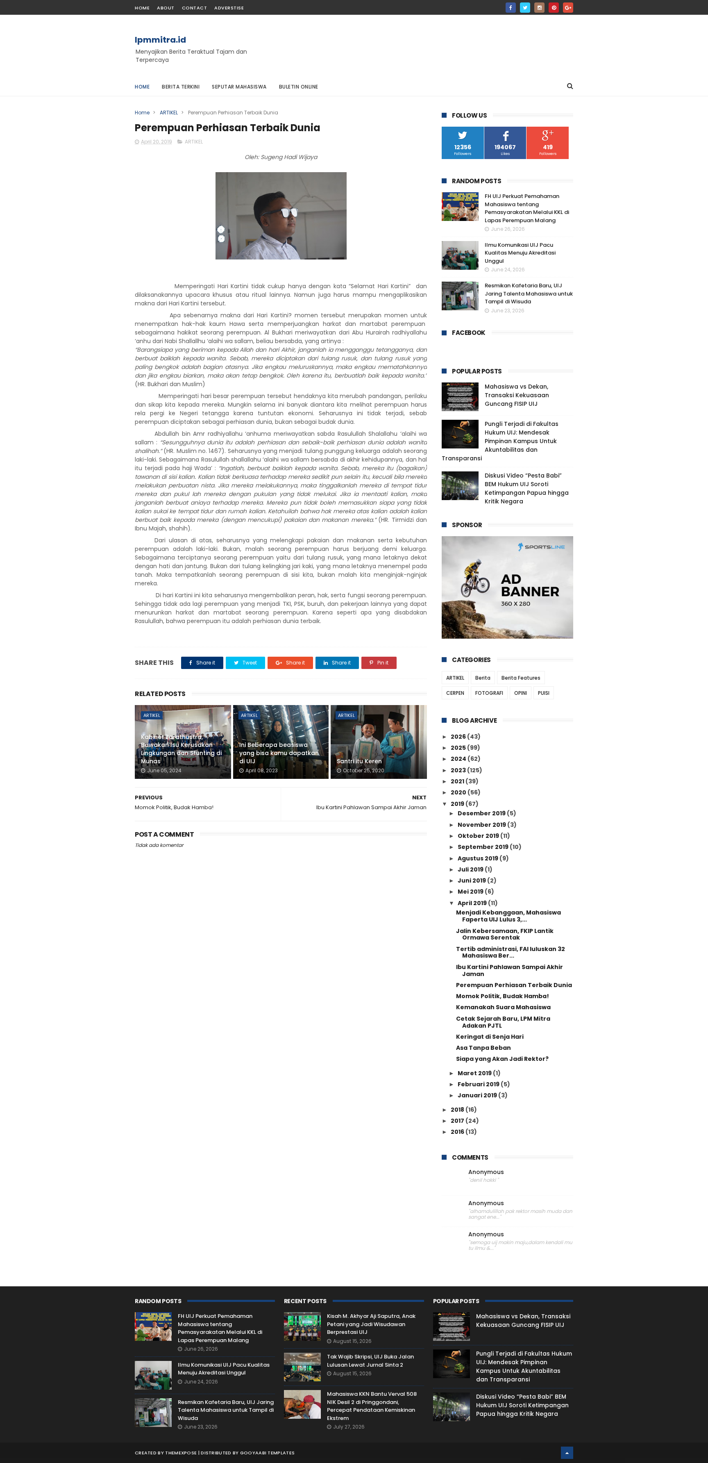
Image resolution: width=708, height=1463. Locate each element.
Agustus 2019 (478, 858)
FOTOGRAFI (489, 692)
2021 (458, 781)
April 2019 (473, 903)
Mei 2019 (471, 891)
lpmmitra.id (160, 40)
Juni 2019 (472, 880)
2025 (459, 748)
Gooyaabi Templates (267, 1452)
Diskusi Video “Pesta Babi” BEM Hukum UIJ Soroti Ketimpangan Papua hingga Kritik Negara (527, 488)
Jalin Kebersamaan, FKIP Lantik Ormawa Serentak (505, 934)
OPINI (520, 692)
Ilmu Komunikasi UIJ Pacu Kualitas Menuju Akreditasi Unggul (520, 253)
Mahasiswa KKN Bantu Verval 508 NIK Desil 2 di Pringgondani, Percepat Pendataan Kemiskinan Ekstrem (372, 1406)
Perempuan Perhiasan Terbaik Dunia (514, 985)
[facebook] (511, 7)
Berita (482, 677)
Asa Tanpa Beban (483, 1048)
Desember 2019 (482, 813)
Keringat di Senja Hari (490, 1037)
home (142, 8)
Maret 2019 (475, 1073)
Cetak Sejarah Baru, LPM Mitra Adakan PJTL (503, 1022)
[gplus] (568, 7)
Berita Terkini (181, 86)
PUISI (543, 692)
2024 (459, 759)
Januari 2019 (478, 1095)
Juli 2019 (471, 869)
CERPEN (455, 692)
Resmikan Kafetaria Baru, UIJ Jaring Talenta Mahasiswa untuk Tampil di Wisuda (529, 293)
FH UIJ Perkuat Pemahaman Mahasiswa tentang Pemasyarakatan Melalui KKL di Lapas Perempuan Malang (527, 208)
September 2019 (484, 847)
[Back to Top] (567, 1453)
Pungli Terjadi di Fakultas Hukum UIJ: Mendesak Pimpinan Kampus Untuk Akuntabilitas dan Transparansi (500, 441)
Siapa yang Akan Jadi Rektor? (502, 1059)
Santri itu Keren (359, 761)
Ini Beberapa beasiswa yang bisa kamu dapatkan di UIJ (279, 753)
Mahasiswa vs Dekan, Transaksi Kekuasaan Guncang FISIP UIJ (517, 395)
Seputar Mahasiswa (239, 86)
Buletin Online (298, 86)
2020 (459, 792)
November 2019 (482, 825)
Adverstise (229, 8)
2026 (459, 737)
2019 (458, 804)
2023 (459, 770)
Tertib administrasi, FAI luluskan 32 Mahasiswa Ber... (510, 952)
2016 (458, 1132)
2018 (458, 1110)
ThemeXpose (181, 1452)
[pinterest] (554, 7)
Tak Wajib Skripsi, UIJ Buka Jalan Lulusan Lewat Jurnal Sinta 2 (370, 1361)
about (166, 8)
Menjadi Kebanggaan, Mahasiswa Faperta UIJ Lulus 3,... (508, 916)
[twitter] (525, 7)
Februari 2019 (479, 1084)
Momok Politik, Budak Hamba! (502, 996)
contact (194, 8)
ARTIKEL (169, 112)
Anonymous (486, 1172)
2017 (458, 1121)
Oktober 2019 (479, 836)
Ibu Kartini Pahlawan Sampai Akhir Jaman (509, 970)
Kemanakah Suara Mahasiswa (503, 1007)
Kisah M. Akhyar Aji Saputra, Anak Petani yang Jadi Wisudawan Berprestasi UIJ (371, 1324)
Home (142, 86)
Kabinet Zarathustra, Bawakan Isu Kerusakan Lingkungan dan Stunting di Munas (181, 749)
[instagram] (539, 7)
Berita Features (521, 677)
